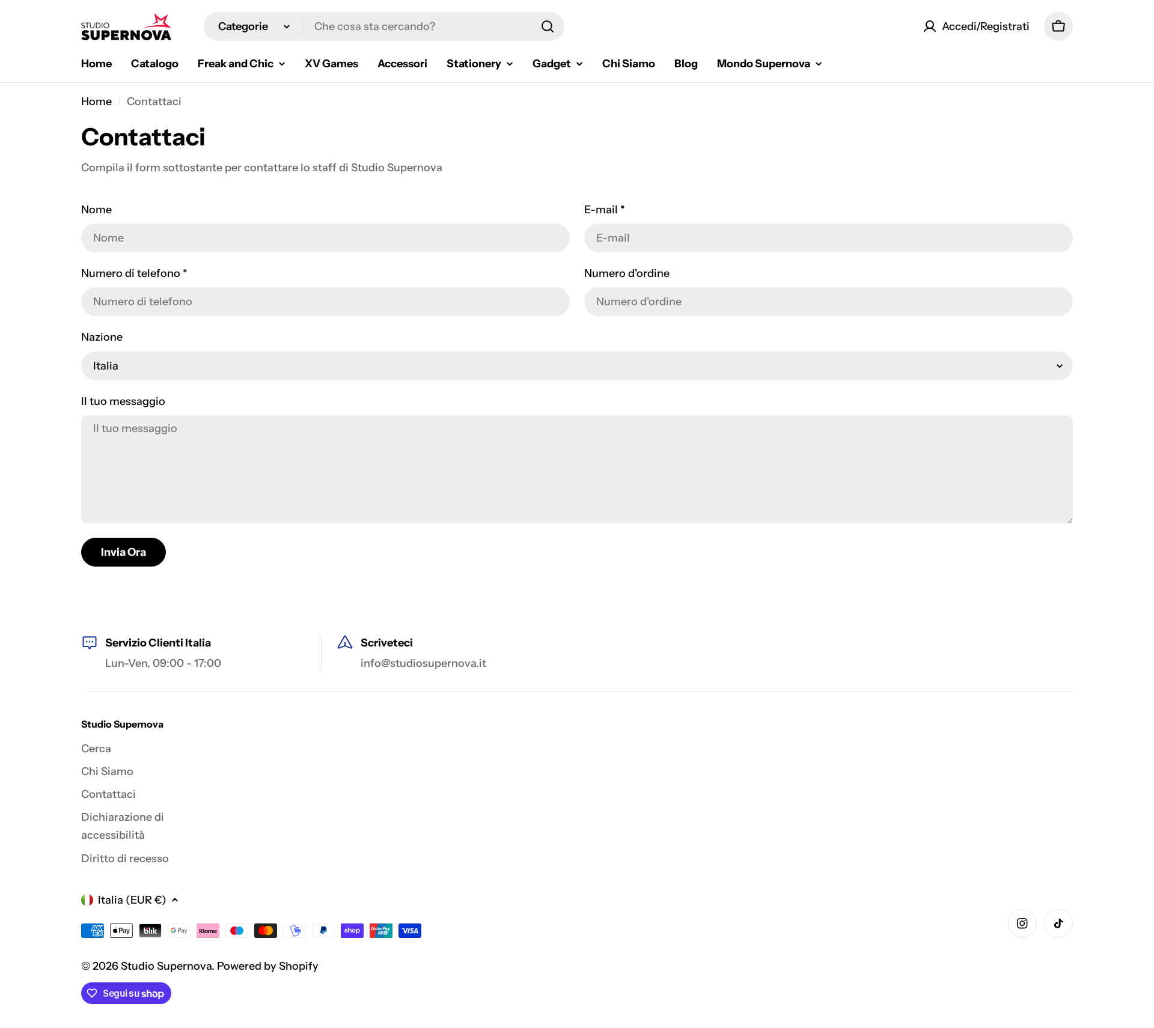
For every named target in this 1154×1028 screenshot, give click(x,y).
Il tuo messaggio (123, 401)
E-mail (604, 209)
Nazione (102, 337)
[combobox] (384, 26)
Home (96, 101)
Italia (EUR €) (132, 900)
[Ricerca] (547, 26)
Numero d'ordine (627, 273)
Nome (96, 209)
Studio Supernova (166, 966)
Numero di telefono (134, 273)
